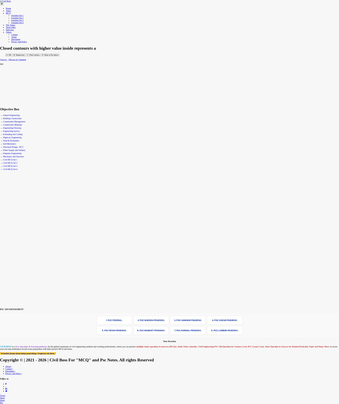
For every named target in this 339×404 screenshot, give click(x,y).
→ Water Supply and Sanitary (12, 150)
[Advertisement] (79, 86)
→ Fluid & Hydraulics (9, 141)
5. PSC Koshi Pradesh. (114, 330)
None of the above (51, 55)
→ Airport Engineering (10, 115)
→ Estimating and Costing (11, 134)
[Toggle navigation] (2, 3)
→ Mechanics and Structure (12, 156)
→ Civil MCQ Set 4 (8, 169)
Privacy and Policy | (13, 373)
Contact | (9, 369)
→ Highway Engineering (11, 137)
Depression (20, 55)
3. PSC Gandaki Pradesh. (188, 320)
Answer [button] (3, 60)
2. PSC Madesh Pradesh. (151, 320)
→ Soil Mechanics (8, 144)
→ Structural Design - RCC (12, 147)
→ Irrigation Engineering (10, 153)
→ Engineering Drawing (10, 128)
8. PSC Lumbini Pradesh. (224, 330)
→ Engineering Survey (10, 131)
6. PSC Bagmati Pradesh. (151, 330)
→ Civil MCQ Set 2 (8, 163)
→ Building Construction (11, 118)
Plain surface (34, 55)
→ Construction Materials (11, 125)
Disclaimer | (10, 371)
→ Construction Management (12, 121)
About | (8, 366)
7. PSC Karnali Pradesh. (187, 330)
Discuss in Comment (17, 60)
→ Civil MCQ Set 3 (8, 166)
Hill (10, 55)
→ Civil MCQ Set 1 (8, 160)
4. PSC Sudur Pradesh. (225, 320)
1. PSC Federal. (114, 320)
